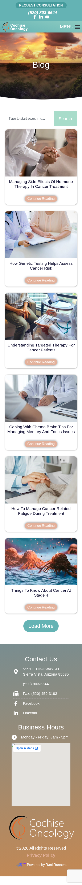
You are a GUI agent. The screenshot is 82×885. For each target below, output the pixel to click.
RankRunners (56, 865)
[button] (41, 626)
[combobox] (28, 118)
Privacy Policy (41, 855)
